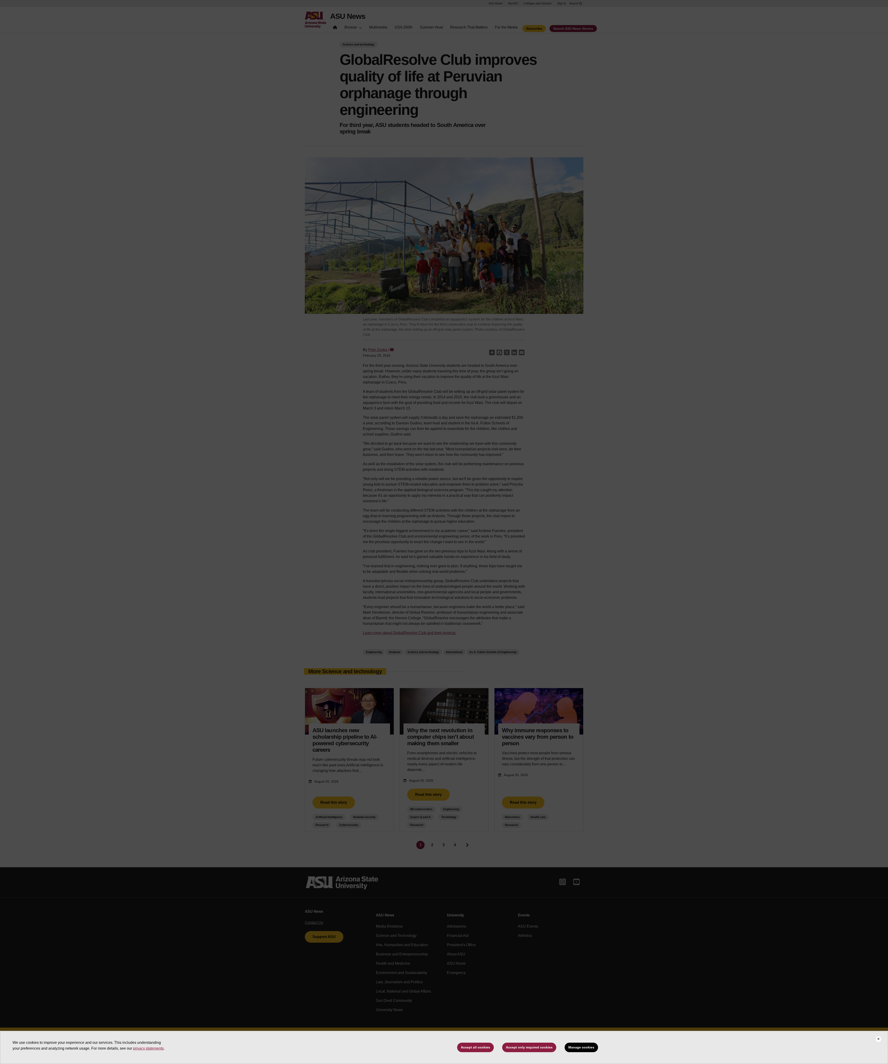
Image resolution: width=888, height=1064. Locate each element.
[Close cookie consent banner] (878, 1039)
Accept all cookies (475, 1047)
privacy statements (148, 1048)
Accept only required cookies (529, 1047)
